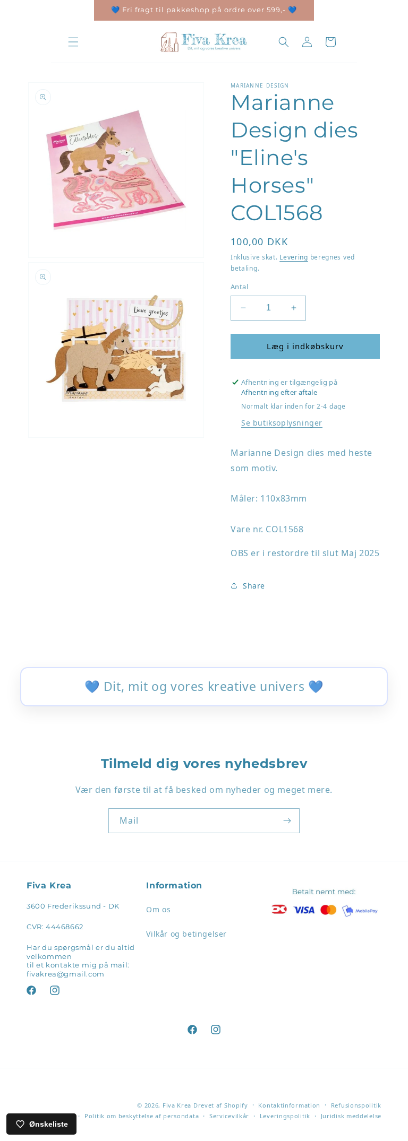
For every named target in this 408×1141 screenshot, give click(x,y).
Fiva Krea (177, 1105)
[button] (73, 42)
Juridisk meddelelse (351, 1116)
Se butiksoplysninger (281, 423)
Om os (158, 909)
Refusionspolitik (356, 1105)
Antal (239, 286)
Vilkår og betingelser (186, 934)
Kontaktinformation (289, 1105)
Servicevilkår (229, 1116)
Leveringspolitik (285, 1116)
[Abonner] (287, 820)
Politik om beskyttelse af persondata (141, 1116)
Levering (293, 257)
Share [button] (254, 586)
